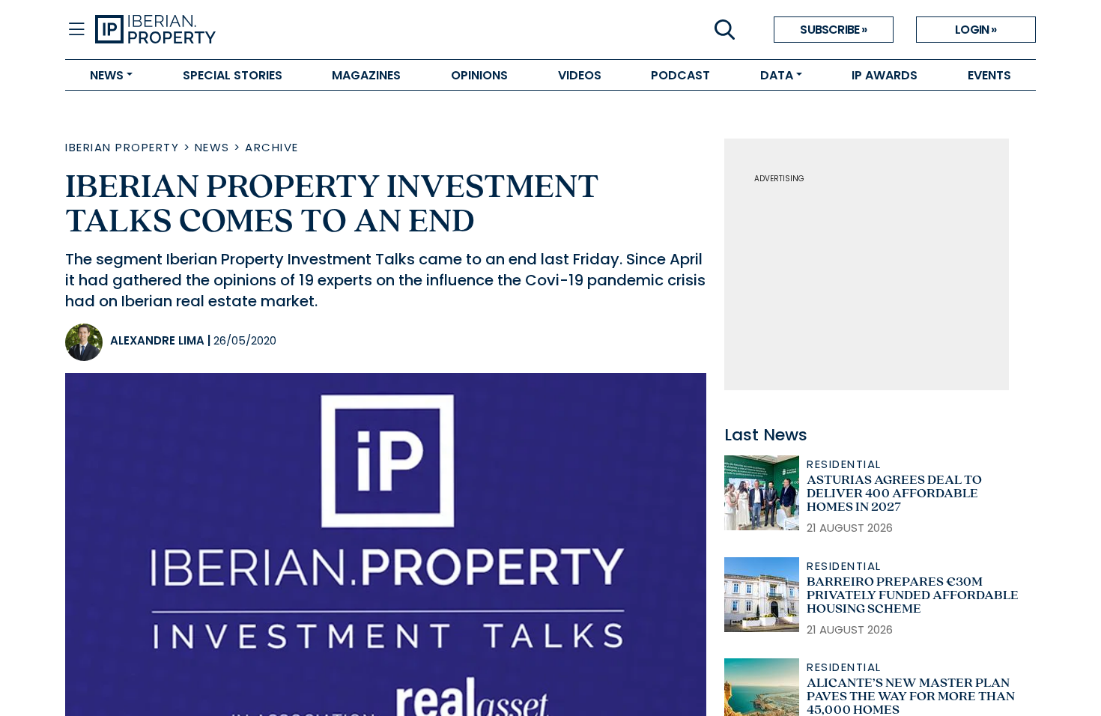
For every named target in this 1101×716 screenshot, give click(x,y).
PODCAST (680, 75)
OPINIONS (479, 75)
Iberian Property (122, 147)
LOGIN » (975, 29)
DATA (776, 75)
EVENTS (989, 75)
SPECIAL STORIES (232, 75)
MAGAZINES (366, 75)
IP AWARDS (885, 75)
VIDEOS (579, 75)
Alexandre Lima (157, 340)
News (212, 147)
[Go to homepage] (322, 30)
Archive (272, 147)
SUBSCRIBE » (833, 29)
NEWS (107, 75)
